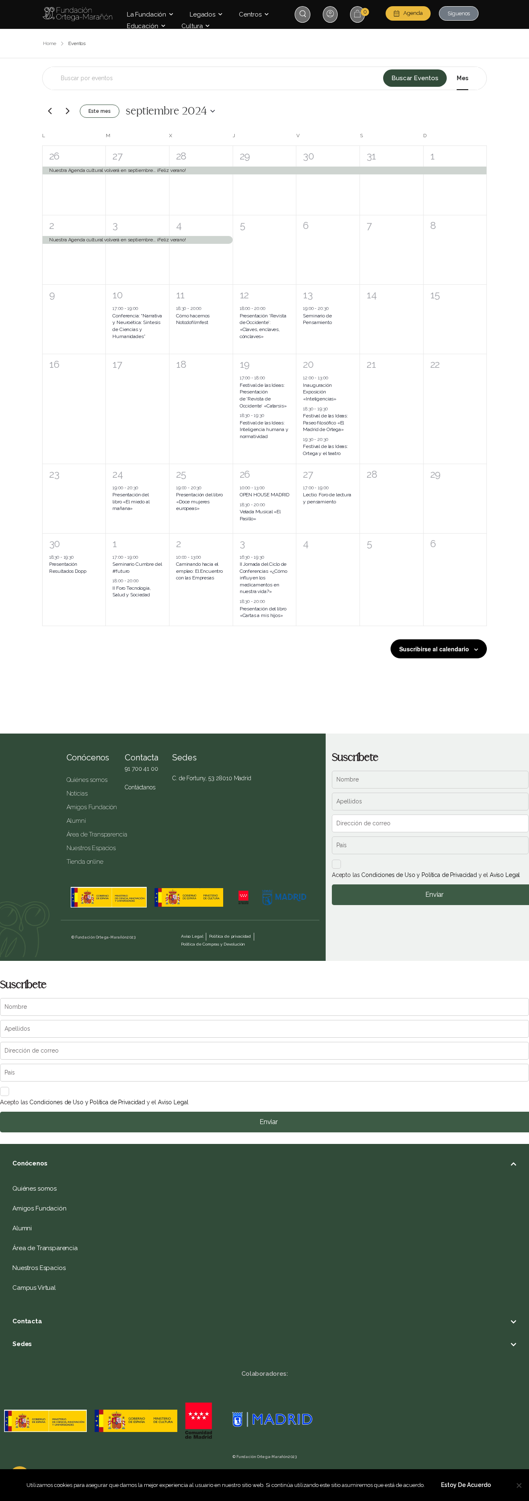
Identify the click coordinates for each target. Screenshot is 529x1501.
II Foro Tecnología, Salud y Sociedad (131, 591)
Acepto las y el (426, 875)
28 (181, 156)
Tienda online (85, 861)
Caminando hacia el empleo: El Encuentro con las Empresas (199, 571)
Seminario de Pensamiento (317, 319)
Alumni (76, 820)
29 (245, 156)
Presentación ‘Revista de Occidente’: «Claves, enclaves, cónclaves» (263, 326)
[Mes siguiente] (68, 111)
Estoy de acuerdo (466, 1485)
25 (181, 474)
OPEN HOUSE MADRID (264, 495)
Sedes (22, 1344)
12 (244, 295)
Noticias (77, 793)
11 (180, 295)
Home (50, 43)
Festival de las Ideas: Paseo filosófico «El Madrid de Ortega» (325, 422)
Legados (202, 14)
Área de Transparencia (90, 834)
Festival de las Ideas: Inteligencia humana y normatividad (264, 429)
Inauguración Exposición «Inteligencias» (319, 392)
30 (308, 156)
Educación (142, 26)
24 (117, 474)
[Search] (303, 14)
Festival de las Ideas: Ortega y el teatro (325, 449)
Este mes (99, 111)
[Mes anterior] (50, 111)
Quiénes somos (87, 780)
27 (117, 156)
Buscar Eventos (414, 78)
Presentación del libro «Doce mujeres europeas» (199, 501)
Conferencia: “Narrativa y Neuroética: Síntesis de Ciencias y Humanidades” (137, 326)
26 (54, 156)
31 (371, 156)
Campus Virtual (34, 1287)
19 (245, 364)
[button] (264, 1163)
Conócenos (88, 757)
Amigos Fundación (90, 807)
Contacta (27, 1321)
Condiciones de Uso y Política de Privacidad (419, 875)
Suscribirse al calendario (434, 649)
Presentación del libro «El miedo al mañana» (130, 501)
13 (307, 295)
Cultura (192, 26)
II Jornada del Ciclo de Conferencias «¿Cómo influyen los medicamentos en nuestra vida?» (263, 577)
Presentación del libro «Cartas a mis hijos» (263, 612)
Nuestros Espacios (90, 848)
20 (308, 364)
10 (117, 295)
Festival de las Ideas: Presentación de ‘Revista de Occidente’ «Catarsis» (263, 395)
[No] (519, 1485)
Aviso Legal (505, 875)
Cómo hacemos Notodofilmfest (193, 319)
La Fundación (146, 14)
